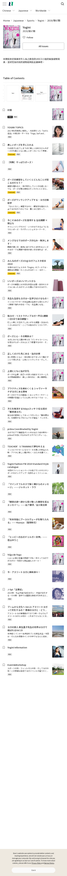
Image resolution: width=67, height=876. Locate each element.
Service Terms (49, 863)
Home (6, 20)
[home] (10, 3)
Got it (33, 870)
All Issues (43, 46)
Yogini (41, 20)
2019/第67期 (53, 20)
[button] (28, 37)
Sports (30, 20)
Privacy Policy (36, 863)
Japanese (18, 20)
